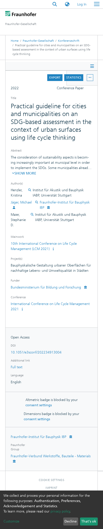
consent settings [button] (39, 405)
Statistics (73, 77)
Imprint (52, 488)
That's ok (88, 521)
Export (54, 77)
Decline (70, 521)
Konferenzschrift (68, 40)
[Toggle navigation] (96, 4)
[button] (67, 4)
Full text (16, 367)
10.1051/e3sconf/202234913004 (36, 352)
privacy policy (60, 511)
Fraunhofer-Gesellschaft (38, 40)
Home (14, 40)
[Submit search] (55, 4)
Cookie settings (51, 480)
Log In (82, 4)
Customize (11, 521)
